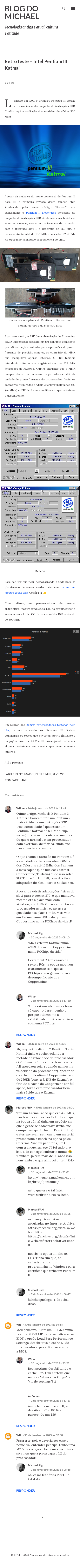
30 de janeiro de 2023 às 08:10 (50, 937)
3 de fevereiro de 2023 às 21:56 (50, 1213)
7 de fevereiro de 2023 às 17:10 (50, 1000)
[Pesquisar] (63, 7)
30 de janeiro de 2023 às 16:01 (54, 1107)
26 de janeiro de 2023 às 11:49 (47, 808)
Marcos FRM (24, 1107)
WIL (18, 1324)
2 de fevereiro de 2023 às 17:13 (50, 1400)
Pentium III (43, 774)
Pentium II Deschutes (41, 212)
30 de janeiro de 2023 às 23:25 (50, 1363)
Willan (20, 808)
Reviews (58, 774)
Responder (25, 1034)
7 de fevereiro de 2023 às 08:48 (50, 1469)
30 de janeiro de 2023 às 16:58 (43, 1324)
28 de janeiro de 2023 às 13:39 (47, 1043)
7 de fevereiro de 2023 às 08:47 (50, 1294)
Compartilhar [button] (16, 780)
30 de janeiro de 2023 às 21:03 (50, 1172)
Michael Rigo (36, 933)
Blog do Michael (22, 12)
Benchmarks (25, 774)
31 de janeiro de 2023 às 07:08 (43, 1435)
